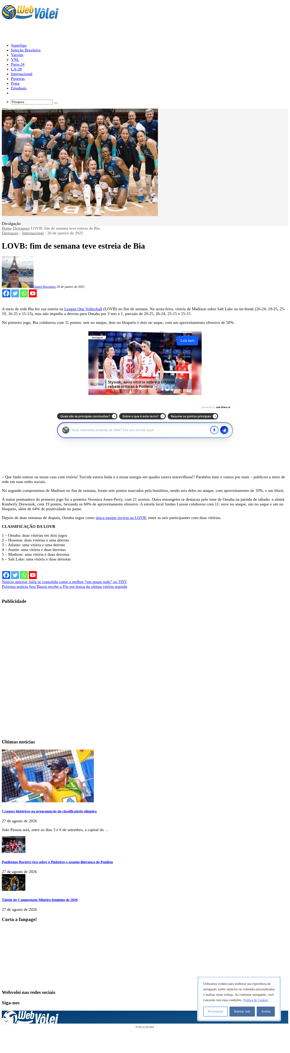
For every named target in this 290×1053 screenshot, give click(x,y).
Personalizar (215, 1011)
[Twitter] (15, 293)
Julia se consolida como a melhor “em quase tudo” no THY (64, 581)
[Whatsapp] (24, 293)
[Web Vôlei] (30, 17)
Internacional (33, 233)
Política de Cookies (255, 1000)
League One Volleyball (83, 309)
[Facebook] (6, 293)
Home (7, 228)
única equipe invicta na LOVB (121, 517)
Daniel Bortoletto (45, 286)
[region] (239, 998)
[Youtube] (33, 293)
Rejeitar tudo (242, 1011)
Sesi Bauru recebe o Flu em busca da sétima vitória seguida (64, 586)
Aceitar (266, 1011)
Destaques (21, 228)
